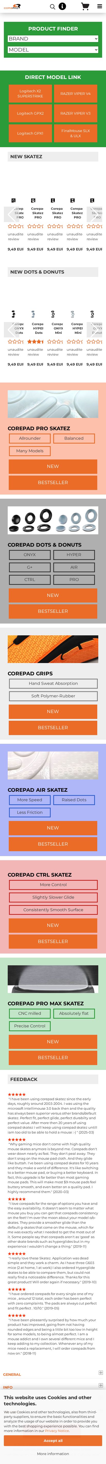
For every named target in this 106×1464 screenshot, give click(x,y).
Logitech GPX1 (30, 133)
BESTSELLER (53, 482)
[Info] (62, 6)
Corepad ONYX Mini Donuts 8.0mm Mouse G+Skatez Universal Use (58, 328)
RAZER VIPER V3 (75, 113)
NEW (53, 466)
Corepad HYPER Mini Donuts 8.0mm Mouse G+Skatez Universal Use (78, 328)
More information (53, 1453)
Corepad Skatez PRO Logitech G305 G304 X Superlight (20, 213)
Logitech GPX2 (30, 113)
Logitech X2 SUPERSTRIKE (30, 93)
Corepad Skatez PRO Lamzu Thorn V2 (58, 213)
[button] (11, 214)
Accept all (53, 1440)
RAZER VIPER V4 (75, 93)
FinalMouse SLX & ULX (75, 133)
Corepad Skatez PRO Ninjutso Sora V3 (38, 213)
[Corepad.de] (10, 6)
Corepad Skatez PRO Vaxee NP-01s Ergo (77, 213)
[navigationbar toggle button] (99, 6)
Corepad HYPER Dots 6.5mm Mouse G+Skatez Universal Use (38, 328)
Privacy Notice (57, 1431)
